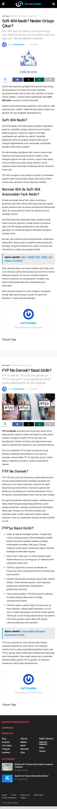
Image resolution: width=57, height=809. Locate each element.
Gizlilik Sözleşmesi (9, 798)
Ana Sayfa (5, 16)
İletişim (23, 798)
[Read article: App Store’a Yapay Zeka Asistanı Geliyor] (7, 778)
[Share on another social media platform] (50, 80)
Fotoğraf (6, 749)
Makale (24, 742)
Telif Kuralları (38, 795)
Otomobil (25, 749)
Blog (4, 739)
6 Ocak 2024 (33, 389)
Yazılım (42, 751)
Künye (13, 795)
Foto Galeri (7, 745)
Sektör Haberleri (46, 739)
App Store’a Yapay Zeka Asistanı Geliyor (32, 776)
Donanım (6, 742)
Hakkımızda (24, 795)
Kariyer (4, 795)
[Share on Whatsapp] (40, 80)
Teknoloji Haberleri (43, 743)
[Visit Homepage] (28, 4)
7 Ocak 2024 (33, 44)
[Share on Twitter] (28, 80)
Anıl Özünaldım (18, 44)
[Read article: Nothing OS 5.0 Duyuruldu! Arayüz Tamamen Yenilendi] (7, 767)
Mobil (23, 745)
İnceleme (6, 752)
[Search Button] (53, 4)
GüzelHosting (7, 728)
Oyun (23, 752)
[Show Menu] (3, 4)
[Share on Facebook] (17, 80)
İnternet (24, 739)
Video (41, 748)
